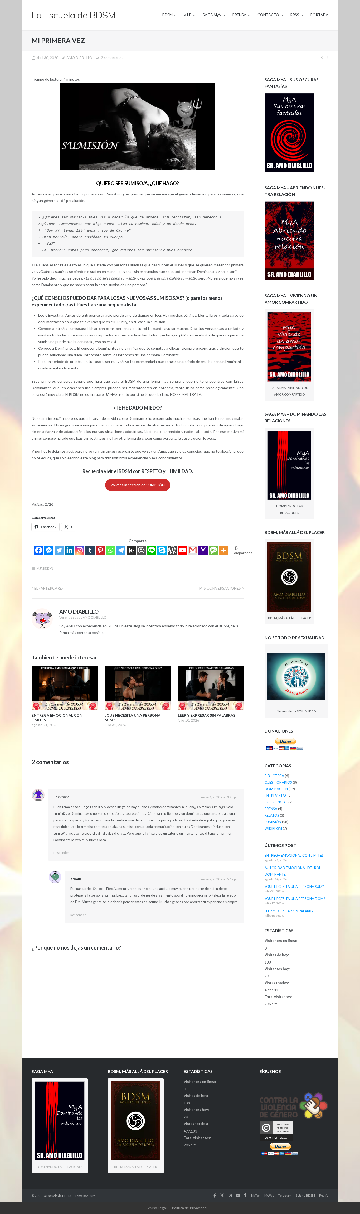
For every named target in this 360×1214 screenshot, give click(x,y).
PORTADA (319, 14)
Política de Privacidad (189, 1208)
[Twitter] (59, 550)
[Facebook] (38, 550)
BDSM (167, 14)
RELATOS (272, 815)
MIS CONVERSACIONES (220, 588)
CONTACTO (268, 14)
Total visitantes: (279, 997)
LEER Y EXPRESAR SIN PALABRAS (290, 911)
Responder (61, 853)
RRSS (294, 14)
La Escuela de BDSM (57, 1196)
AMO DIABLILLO (79, 58)
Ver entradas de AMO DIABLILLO (82, 617)
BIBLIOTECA (274, 776)
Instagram (230, 1195)
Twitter (222, 1195)
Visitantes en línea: (281, 940)
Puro (92, 1196)
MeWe (269, 1195)
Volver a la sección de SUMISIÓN (137, 485)
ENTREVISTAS (276, 795)
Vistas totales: (277, 983)
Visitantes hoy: (277, 969)
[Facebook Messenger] (48, 550)
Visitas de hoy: (277, 955)
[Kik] (131, 550)
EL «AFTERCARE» (49, 588)
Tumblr (245, 1195)
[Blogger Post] (141, 550)
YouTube (238, 1195)
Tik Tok (255, 1195)
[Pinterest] (100, 550)
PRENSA (239, 14)
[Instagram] (79, 550)
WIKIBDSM (273, 828)
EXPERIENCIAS (276, 802)
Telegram (285, 1195)
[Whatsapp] (110, 550)
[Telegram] (120, 550)
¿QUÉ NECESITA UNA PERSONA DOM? (295, 899)
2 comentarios (112, 58)
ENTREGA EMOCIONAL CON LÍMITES (294, 855)
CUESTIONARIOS (278, 782)
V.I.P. (188, 14)
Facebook (214, 1195)
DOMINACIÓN (276, 789)
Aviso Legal (157, 1208)
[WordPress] (172, 550)
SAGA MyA (212, 14)
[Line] (151, 550)
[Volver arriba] (346, 1201)
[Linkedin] (69, 550)
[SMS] (213, 550)
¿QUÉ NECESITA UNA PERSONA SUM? (294, 886)
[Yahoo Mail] (203, 550)
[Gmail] (192, 550)
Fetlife (323, 1195)
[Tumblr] (90, 550)
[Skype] (162, 550)
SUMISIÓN (45, 568)
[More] (223, 550)
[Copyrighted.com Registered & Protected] (276, 1140)
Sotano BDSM (305, 1195)
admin (75, 878)
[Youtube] (182, 550)
